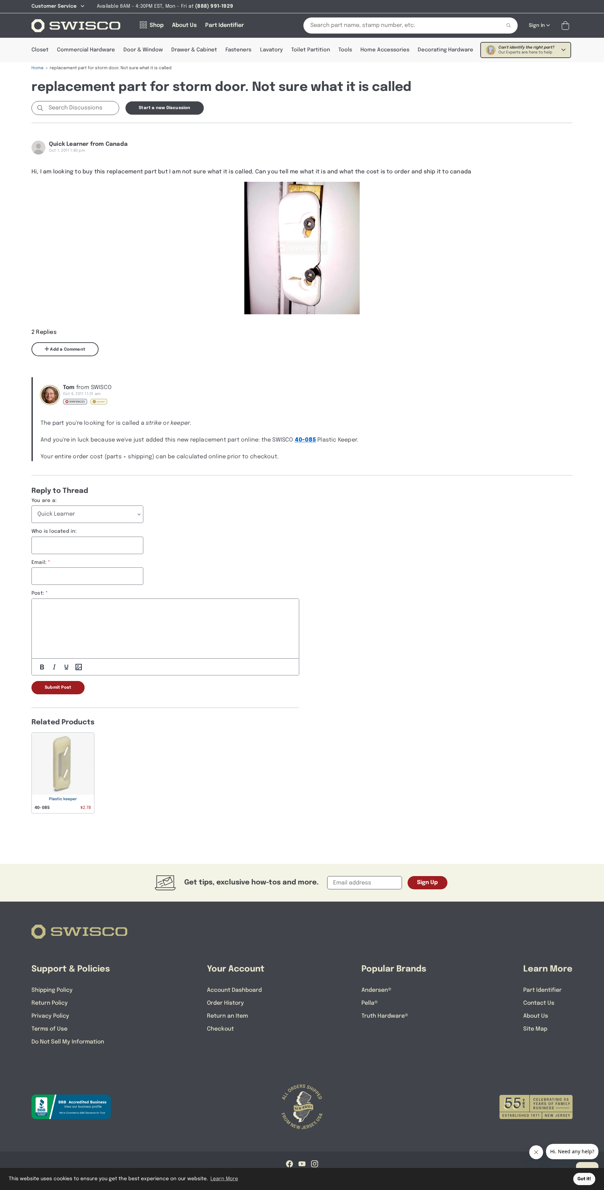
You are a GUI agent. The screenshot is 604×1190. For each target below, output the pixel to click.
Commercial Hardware (86, 50)
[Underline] (66, 667)
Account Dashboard (234, 990)
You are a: (44, 500)
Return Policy (49, 1003)
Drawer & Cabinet (194, 50)
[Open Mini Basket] (567, 25)
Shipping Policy (52, 990)
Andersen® (376, 990)
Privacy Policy (50, 1016)
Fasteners (238, 50)
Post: (37, 593)
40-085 (305, 440)
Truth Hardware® (384, 1016)
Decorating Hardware (445, 50)
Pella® (369, 1003)
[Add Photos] (79, 667)
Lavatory (271, 50)
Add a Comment (67, 349)
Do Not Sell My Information (67, 1042)
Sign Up (427, 883)
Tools (345, 50)
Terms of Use (49, 1029)
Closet (40, 50)
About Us (535, 1016)
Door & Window (143, 50)
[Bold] (42, 667)
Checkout (220, 1029)
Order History (225, 1003)
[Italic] (54, 667)
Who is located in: (54, 531)
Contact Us (538, 1003)
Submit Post (58, 688)
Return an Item (227, 1016)
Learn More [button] (224, 1178)
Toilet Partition (310, 50)
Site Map (535, 1029)
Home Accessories (384, 50)
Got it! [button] (584, 1179)
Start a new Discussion (164, 108)
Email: (38, 562)
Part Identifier (542, 990)
